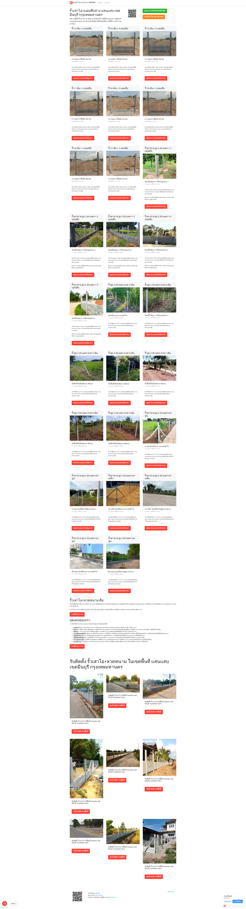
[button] (132, 13)
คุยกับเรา (100, 3)
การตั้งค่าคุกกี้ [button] (227, 901)
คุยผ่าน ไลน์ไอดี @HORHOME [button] (154, 11)
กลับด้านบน (170, 892)
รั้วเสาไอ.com (112, 897)
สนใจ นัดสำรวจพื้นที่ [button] (80, 731)
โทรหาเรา (108, 3)
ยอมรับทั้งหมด (237, 901)
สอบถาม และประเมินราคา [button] (83, 78)
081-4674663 (99, 895)
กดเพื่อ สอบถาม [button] (77, 614)
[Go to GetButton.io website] (5, 907)
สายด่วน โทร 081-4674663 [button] (153, 17)
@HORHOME (96, 893)
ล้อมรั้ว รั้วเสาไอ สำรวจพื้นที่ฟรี (84, 3)
